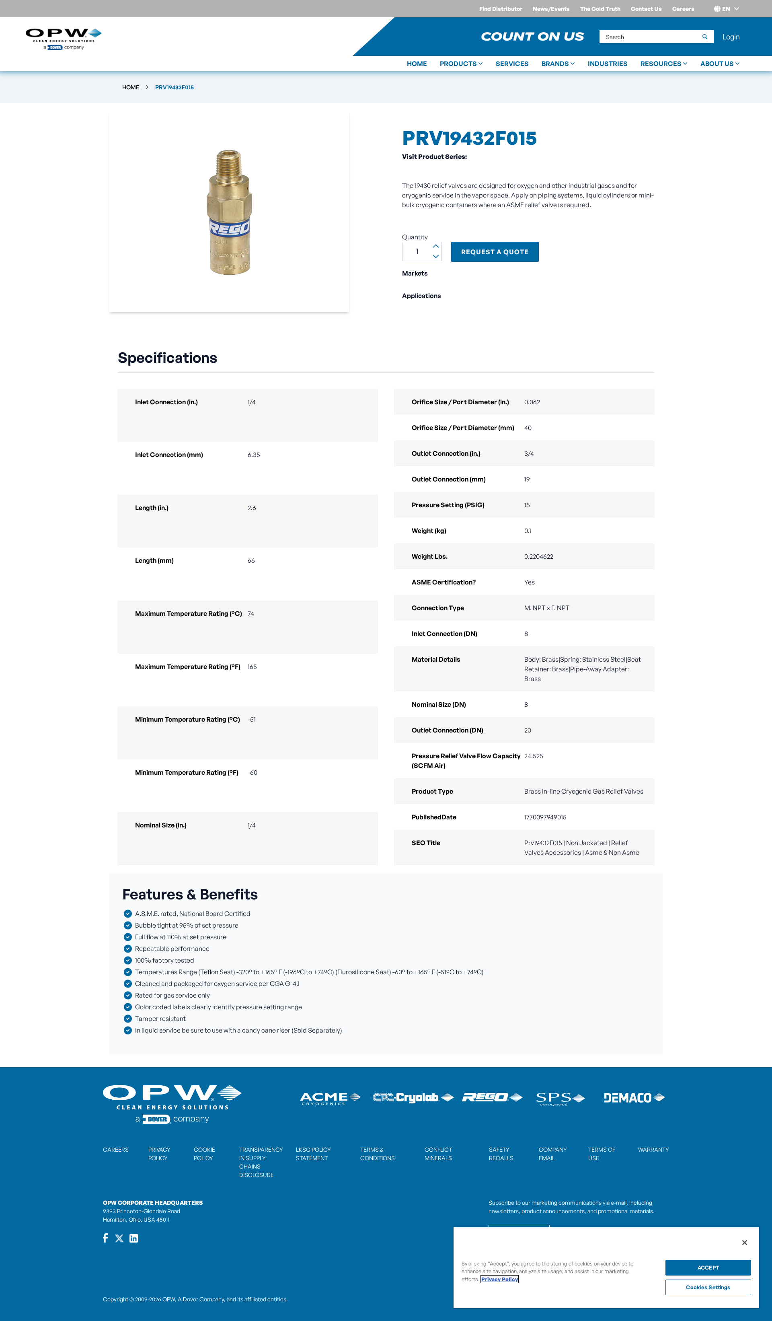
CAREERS (116, 1149)
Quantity (415, 237)
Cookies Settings (708, 1287)
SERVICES (512, 64)
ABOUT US (717, 64)
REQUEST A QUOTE (495, 252)
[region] (606, 1267)
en (726, 8)
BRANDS (555, 64)
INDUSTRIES (608, 64)
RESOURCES (661, 64)
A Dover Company (201, 1299)
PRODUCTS (458, 64)
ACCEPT (708, 1267)
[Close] (745, 1242)
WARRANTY (653, 1149)
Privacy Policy (499, 1279)
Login (731, 36)
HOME (417, 64)
